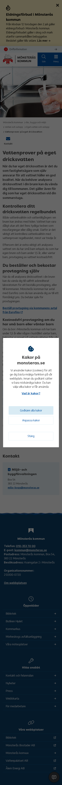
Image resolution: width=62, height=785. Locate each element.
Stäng (31, 436)
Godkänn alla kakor (31, 410)
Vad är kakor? (31, 393)
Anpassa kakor (31, 420)
